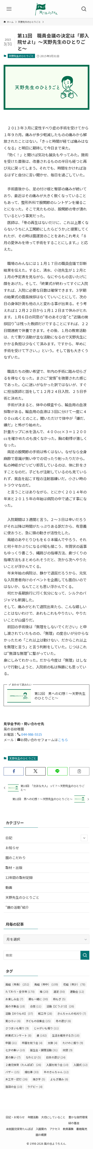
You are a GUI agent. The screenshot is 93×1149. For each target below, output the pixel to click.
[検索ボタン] (84, 9)
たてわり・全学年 (20, 992)
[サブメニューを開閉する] (84, 838)
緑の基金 (73, 1123)
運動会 (77, 992)
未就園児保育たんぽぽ (19, 1129)
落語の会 (13, 1087)
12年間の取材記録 (19, 877)
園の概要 (41, 1135)
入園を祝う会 (57, 1065)
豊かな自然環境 (77, 1117)
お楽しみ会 (14, 999)
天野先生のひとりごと (21, 56)
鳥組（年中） (46, 984)
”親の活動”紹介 (17, 907)
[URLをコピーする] (79, 771)
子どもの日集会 (38, 1021)
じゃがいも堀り (46, 1028)
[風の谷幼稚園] (46, 9)
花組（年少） (74, 984)
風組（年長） (17, 984)
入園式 (81, 1065)
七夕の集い (15, 1050)
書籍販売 (81, 1129)
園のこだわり (15, 857)
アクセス (54, 1129)
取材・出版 (13, 867)
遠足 (59, 992)
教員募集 (68, 1129)
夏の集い (13, 1057)
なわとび (33, 1057)
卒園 (11, 1043)
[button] (14, 771)
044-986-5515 (31, 734)
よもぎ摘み (59, 1079)
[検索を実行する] (84, 955)
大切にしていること (53, 1117)
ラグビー (34, 1087)
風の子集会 (15, 1006)
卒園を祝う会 (32, 1043)
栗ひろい (13, 1021)
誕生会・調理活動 (44, 1050)
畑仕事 (32, 1072)
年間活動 (33, 1117)
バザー (12, 1072)
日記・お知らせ (15, 1117)
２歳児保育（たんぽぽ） (23, 1065)
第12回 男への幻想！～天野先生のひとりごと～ (60, 696)
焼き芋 (39, 1079)
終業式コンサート (18, 1035)
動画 (8, 887)
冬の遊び (63, 1021)
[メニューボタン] (9, 9)
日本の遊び (55, 1057)
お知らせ (12, 847)
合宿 (35, 1006)
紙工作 (45, 1013)
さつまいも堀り (17, 1028)
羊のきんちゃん (56, 1072)
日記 (8, 837)
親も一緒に (38, 999)
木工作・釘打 (16, 1079)
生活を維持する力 (65, 1035)
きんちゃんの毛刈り (71, 1013)
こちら (63, 739)
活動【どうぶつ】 (60, 1006)
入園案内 (41, 1129)
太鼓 (52, 1043)
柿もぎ (59, 999)
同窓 (67, 1050)
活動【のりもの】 (19, 1013)
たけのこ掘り (73, 1043)
